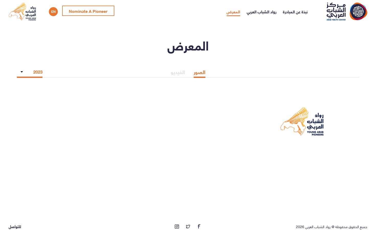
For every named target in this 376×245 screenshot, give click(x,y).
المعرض (233, 11)
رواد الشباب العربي (262, 11)
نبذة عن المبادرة (295, 11)
